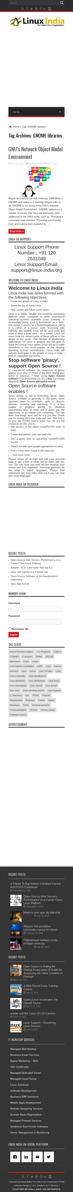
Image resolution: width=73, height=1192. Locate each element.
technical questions (41, 705)
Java (24, 671)
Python (41, 700)
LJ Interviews (16, 695)
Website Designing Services (26, 1108)
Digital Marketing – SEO (24, 1061)
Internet (57, 666)
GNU (48, 666)
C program (27, 656)
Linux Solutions (19, 1084)
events (35, 661)
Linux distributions (37, 681)
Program (46, 695)
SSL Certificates (19, 1067)
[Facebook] (16, 1157)
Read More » (17, 231)
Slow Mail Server (20, 583)
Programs (30, 700)
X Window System (18, 715)
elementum (15, 661)
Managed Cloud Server (23, 1078)
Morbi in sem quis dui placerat (41, 912)
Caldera (57, 652)
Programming (16, 700)
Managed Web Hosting (23, 1049)
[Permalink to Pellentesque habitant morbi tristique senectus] (16, 948)
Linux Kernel (51, 686)
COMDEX (14, 656)
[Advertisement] (36, 65)
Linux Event (53, 681)
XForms (33, 710)
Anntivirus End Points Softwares (29, 1126)
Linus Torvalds (45, 671)
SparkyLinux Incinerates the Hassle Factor (40, 1001)
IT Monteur (53, 1185)
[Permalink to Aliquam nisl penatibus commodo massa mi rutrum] (16, 935)
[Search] (62, 3)
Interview (14, 671)
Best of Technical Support (21, 652)
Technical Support (18, 710)
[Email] (38, 1157)
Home (15, 126)
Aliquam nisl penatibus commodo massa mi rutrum (40, 928)
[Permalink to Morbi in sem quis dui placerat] (16, 921)
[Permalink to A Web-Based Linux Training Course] (16, 994)
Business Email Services (24, 1055)
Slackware (14, 705)
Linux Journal (36, 686)
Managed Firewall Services (25, 1120)
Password (14, 616)
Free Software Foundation (22, 666)
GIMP (39, 666)
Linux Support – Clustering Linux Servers (39, 1024)
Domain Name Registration (25, 1114)
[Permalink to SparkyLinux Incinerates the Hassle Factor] (16, 1008)
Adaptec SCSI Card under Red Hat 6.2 (31, 567)
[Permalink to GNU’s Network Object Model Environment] (36, 195)
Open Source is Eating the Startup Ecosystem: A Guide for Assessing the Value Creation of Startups (42, 971)
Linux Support (54, 690)
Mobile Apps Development (25, 1102)
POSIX (36, 695)
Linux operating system (33, 690)
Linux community (17, 676)
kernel (32, 671)
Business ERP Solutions (24, 1096)
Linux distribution (17, 681)
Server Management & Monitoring (29, 1132)
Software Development (23, 1090)
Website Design (22, 1185)
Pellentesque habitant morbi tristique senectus (40, 941)
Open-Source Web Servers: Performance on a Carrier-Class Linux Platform (43, 900)
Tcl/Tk (26, 705)
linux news (14, 690)
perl (27, 695)
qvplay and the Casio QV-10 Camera (32, 1013)
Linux (58, 671)
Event (26, 661)
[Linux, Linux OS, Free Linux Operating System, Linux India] (36, 23)
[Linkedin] (27, 1157)
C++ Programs (43, 652)
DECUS (49, 656)
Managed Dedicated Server (25, 1072)
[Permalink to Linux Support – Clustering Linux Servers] (16, 1031)
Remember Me (19, 629)
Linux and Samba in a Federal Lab (29, 572)
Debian (39, 656)
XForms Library (48, 710)
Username (14, 603)
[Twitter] (49, 1157)
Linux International (18, 686)
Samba (51, 700)
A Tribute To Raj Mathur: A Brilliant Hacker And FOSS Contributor (35, 885)
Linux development (37, 676)
